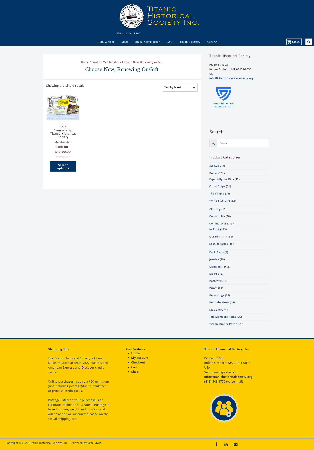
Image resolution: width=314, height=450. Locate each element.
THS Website (106, 41)
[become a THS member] (223, 427)
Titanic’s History (190, 41)
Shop (124, 41)
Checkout (138, 362)
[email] (235, 444)
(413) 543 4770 (215, 381)
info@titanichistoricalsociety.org (231, 78)
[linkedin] (226, 444)
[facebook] (216, 444)
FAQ (170, 41)
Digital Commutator (147, 41)
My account (139, 358)
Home (85, 62)
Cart (210, 41)
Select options (63, 166)
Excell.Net (94, 443)
